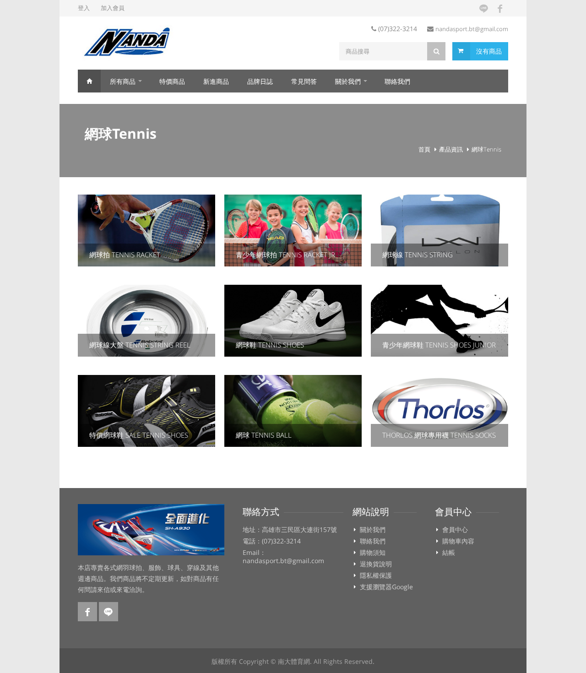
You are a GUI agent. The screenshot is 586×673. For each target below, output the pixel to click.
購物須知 (372, 552)
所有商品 (123, 81)
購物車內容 (458, 541)
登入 (84, 8)
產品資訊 (451, 149)
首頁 (89, 81)
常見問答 (304, 81)
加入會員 (113, 8)
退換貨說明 (376, 564)
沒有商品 (489, 51)
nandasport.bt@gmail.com (471, 29)
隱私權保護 (376, 575)
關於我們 (348, 81)
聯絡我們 (397, 81)
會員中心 (455, 530)
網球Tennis (486, 149)
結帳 (448, 552)
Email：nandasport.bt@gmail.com (283, 556)
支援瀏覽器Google (386, 587)
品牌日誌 (260, 81)
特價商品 (172, 81)
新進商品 (216, 81)
